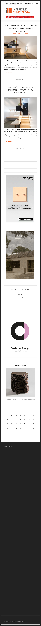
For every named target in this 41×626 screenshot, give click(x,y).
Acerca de (12, 3)
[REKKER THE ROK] (20, 278)
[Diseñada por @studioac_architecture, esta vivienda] (20, 518)
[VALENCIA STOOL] (20, 397)
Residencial (20, 79)
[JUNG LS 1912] (20, 222)
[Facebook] (14, 165)
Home (6, 3)
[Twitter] (18, 165)
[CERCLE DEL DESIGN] (20, 354)
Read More (8, 72)
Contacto (28, 3)
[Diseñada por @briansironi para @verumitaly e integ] (20, 578)
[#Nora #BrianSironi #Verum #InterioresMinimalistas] (20, 598)
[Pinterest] (22, 165)
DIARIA (20, 294)
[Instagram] (27, 165)
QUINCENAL (20, 297)
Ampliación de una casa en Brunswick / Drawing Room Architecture (20, 90)
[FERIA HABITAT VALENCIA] (20, 17)
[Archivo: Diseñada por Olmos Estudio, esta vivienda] (20, 459)
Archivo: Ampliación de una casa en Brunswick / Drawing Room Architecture (20, 28)
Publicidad (20, 3)
